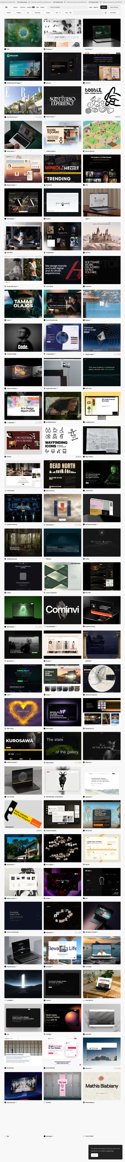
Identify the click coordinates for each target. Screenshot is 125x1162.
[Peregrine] (23, 508)
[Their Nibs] (62, 645)
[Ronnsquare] (62, 135)
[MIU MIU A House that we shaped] (62, 508)
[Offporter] (23, 882)
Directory (22, 7)
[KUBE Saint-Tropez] (102, 304)
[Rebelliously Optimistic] (23, 169)
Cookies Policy (110, 1151)
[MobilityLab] (102, 780)
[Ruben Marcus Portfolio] (102, 474)
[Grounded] (23, 543)
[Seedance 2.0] (102, 169)
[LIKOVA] (102, 1052)
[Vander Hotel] (102, 202)
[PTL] (62, 848)
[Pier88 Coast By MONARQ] (102, 950)
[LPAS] (23, 135)
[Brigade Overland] (62, 678)
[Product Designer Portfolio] (102, 848)
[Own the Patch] (102, 33)
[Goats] (62, 780)
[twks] (23, 33)
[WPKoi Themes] (62, 169)
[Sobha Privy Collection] (102, 746)
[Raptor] (102, 270)
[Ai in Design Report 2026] (23, 406)
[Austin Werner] (102, 1120)
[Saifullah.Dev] (102, 882)
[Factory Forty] (102, 984)
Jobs (37, 7)
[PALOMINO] (102, 916)
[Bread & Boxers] (23, 270)
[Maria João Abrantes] (23, 1018)
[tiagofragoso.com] (102, 440)
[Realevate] (62, 950)
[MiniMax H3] (102, 67)
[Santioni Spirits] (62, 100)
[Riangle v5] (62, 270)
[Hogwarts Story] (102, 236)
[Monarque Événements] (23, 440)
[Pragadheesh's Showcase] (62, 236)
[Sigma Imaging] (62, 372)
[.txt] (102, 508)
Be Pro (103, 7)
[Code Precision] (62, 338)
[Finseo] (62, 304)
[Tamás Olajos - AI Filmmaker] (23, 304)
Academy (30, 7)
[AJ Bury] (23, 576)
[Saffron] (62, 882)
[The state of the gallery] (62, 746)
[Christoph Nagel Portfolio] (23, 338)
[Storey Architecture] (23, 848)
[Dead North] (62, 474)
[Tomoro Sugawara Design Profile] (62, 576)
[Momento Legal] (102, 645)
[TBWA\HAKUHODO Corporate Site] (23, 202)
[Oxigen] (62, 543)
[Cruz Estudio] (23, 780)
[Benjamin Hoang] (102, 610)
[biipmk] (23, 1120)
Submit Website (114, 7)
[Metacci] (62, 984)
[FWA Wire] (102, 576)
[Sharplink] (102, 338)
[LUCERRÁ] (23, 984)
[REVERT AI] (102, 372)
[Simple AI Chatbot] (62, 1052)
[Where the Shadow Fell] (102, 678)
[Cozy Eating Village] (102, 135)
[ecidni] (23, 916)
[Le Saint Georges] (23, 474)
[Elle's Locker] (62, 1086)
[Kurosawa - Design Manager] (23, 746)
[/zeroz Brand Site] (23, 610)
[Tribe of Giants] (102, 814)
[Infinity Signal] (23, 678)
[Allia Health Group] (23, 67)
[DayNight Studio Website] (62, 1018)
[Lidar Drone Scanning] (62, 202)
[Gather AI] (102, 1018)
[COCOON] (62, 406)
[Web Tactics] (62, 712)
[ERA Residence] (23, 100)
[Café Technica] (62, 1120)
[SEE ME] (62, 33)
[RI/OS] (62, 814)
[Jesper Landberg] (23, 372)
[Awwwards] (6, 7)
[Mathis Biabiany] (102, 1086)
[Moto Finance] (23, 950)
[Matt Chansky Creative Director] (102, 712)
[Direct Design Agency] (102, 406)
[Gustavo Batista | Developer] (102, 543)
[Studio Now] (23, 236)
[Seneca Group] (23, 1052)
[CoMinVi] (62, 610)
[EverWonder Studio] (23, 1086)
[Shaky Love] (23, 712)
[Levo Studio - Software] (62, 67)
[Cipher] (62, 916)
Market (42, 7)
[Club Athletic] (23, 645)
